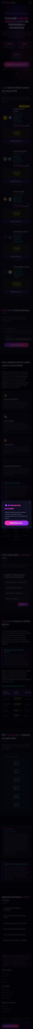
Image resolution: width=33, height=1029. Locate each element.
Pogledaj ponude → (16, 523)
